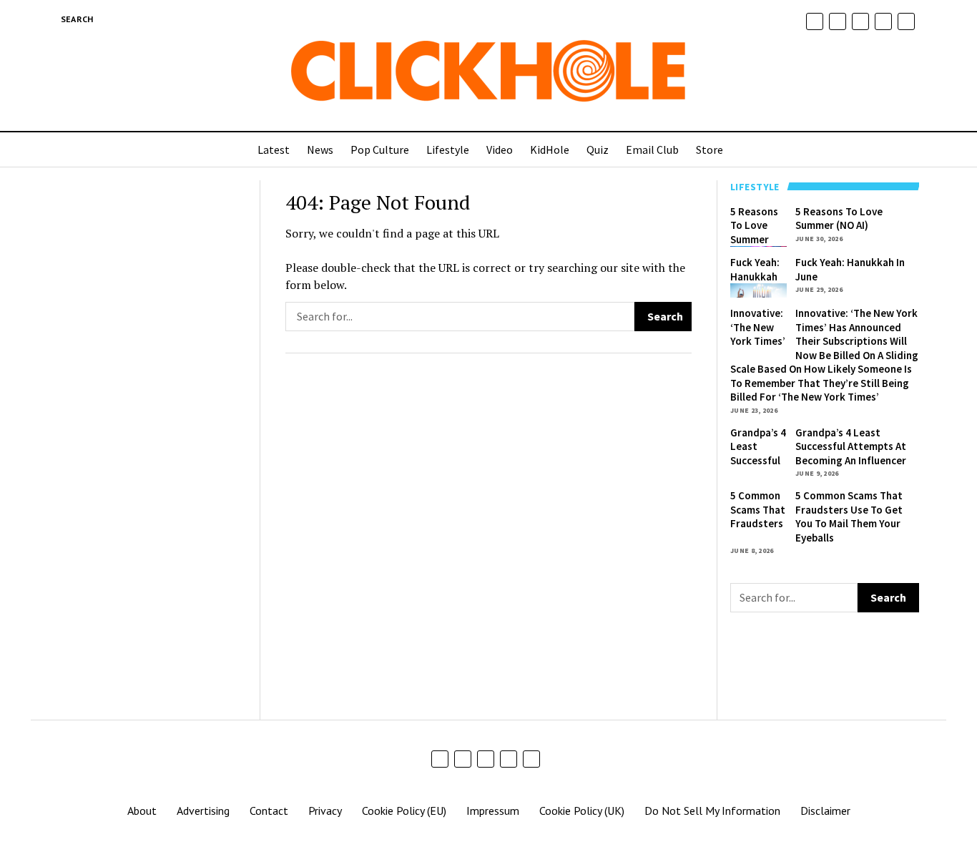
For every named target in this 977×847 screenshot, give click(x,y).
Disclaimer (825, 810)
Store (709, 149)
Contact (269, 810)
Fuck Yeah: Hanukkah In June (755, 276)
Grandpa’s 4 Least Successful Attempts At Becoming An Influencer (850, 446)
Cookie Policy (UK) (581, 810)
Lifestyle (447, 149)
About (142, 810)
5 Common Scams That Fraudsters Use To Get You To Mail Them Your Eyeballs (849, 516)
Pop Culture (379, 149)
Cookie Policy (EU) (404, 810)
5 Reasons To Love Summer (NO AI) (754, 232)
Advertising (203, 810)
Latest (273, 149)
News (320, 149)
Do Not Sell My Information (712, 810)
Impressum (492, 810)
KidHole (549, 149)
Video (499, 149)
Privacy (325, 810)
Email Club (652, 149)
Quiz (597, 149)
